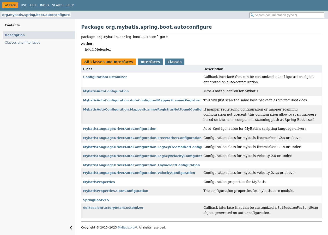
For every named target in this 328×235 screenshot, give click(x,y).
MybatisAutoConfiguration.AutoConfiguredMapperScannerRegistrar (142, 100)
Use (24, 5)
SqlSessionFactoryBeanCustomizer (113, 207)
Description (15, 35)
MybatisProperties (99, 182)
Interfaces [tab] (150, 62)
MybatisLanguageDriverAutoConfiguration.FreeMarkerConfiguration (142, 138)
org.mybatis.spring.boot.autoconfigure (36, 15)
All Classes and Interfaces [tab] (108, 62)
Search (58, 5)
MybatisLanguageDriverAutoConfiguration (119, 129)
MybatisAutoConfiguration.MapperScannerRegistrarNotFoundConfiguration (148, 109)
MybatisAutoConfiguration (106, 91)
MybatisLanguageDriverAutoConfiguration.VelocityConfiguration (139, 173)
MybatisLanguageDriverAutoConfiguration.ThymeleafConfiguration (141, 165)
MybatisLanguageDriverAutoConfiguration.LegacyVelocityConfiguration (145, 156)
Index (44, 5)
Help (70, 5)
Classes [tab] (175, 62)
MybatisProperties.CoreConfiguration (115, 191)
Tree (33, 5)
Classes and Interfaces (22, 42)
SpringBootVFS (96, 200)
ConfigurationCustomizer (105, 77)
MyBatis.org (126, 227)
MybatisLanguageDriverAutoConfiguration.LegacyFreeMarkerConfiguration (148, 147)
